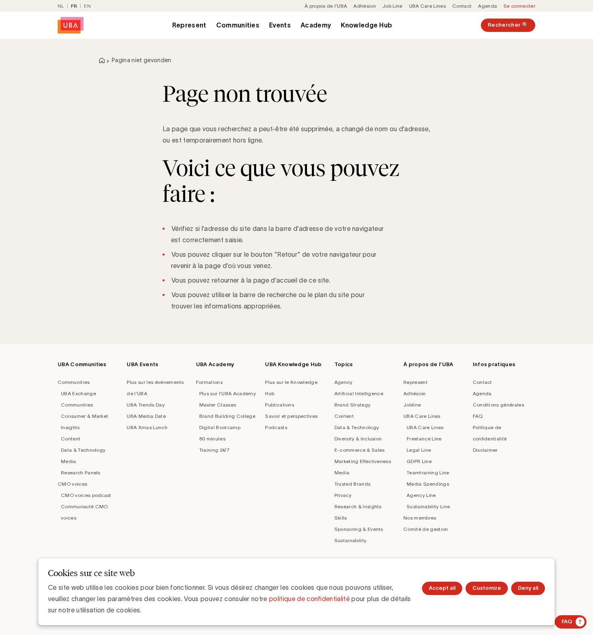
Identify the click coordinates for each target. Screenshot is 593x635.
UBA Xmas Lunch (147, 427)
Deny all (528, 588)
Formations (209, 382)
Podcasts (276, 427)
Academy (316, 25)
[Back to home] (71, 25)
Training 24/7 (214, 450)
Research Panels (80, 472)
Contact (462, 5)
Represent (189, 25)
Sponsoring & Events (358, 529)
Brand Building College (227, 416)
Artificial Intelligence (358, 393)
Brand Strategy (352, 404)
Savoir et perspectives (291, 416)
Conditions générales (498, 404)
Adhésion (364, 5)
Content (70, 438)
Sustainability (350, 540)
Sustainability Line (428, 506)
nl (61, 5)
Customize (486, 588)
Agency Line (421, 495)
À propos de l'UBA (326, 5)
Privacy (342, 495)
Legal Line (419, 450)
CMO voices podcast (86, 495)
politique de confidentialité (309, 598)
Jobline (412, 404)
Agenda (487, 5)
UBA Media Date (146, 416)
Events (280, 25)
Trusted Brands (352, 483)
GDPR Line (419, 461)
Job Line (392, 5)
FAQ (478, 416)
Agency (343, 382)
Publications (279, 404)
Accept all (442, 588)
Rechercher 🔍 (508, 25)
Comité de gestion (425, 529)
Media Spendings (428, 483)
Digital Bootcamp (219, 427)
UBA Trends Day (145, 404)
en (87, 5)
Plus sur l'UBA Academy (227, 393)
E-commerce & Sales (359, 450)
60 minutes (212, 438)
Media (68, 461)
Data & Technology (83, 450)
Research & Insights (358, 506)
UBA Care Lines (427, 5)
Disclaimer (485, 450)
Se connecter (519, 5)
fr (74, 5)
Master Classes (217, 404)
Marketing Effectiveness (362, 461)
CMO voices (72, 483)
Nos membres (419, 517)
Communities (238, 25)
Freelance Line (424, 438)
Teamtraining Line (428, 472)
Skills (340, 517)
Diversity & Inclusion (358, 438)
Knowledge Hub (366, 25)
